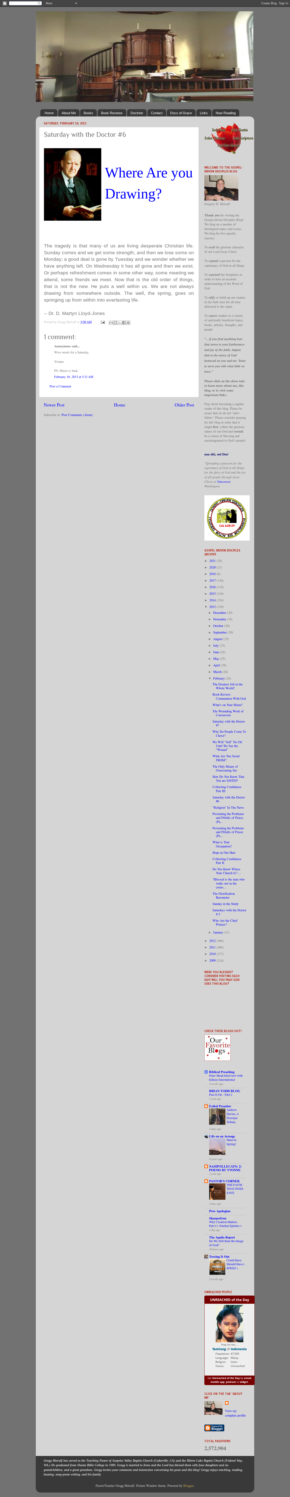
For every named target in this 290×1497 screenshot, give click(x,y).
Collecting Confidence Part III (227, 789)
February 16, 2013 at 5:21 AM (73, 377)
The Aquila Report (222, 1237)
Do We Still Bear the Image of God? (226, 1243)
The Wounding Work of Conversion (228, 713)
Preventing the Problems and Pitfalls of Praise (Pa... (228, 818)
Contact (156, 113)
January (218, 932)
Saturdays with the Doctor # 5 (229, 912)
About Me (69, 113)
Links (204, 113)
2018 (213, 574)
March (217, 672)
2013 (213, 607)
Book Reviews (112, 113)
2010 (213, 954)
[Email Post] (102, 322)
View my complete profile (235, 1413)
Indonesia (239, 1349)
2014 (213, 600)
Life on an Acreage (222, 1136)
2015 (213, 593)
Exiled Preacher (220, 1106)
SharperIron (217, 1218)
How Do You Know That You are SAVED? (228, 778)
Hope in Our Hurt (224, 852)
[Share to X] (119, 322)
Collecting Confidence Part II (227, 861)
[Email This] (111, 322)
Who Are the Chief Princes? (225, 922)
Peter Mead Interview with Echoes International (226, 1078)
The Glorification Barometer (224, 895)
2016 (213, 587)
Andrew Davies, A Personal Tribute (233, 1116)
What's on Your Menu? (227, 705)
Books (88, 113)
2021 (213, 561)
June (216, 652)
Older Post (184, 405)
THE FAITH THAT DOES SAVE (235, 1189)
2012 (213, 940)
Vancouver (223, 481)
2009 (213, 960)
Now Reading (226, 113)
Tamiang (219, 1349)
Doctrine (136, 113)
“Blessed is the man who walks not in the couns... (229, 883)
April (217, 665)
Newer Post (54, 405)
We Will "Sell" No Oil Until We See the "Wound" (227, 746)
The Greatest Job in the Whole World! (228, 686)
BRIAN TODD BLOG (224, 1090)
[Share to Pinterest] (128, 322)
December (220, 612)
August (218, 639)
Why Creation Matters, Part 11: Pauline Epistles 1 (225, 1224)
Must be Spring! (232, 1142)
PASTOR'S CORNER (224, 1181)
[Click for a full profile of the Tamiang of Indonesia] (230, 1341)
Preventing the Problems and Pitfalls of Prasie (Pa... (228, 832)
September (220, 632)
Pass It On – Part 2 (220, 1095)
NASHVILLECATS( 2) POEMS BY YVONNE (225, 1168)
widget (244, 1381)
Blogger (188, 1485)
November (220, 619)
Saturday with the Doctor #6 (229, 799)
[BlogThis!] (115, 322)
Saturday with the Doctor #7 (229, 723)
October (218, 626)
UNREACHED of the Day (229, 1299)
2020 (213, 567)
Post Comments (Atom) (77, 415)
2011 (213, 947)
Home (49, 113)
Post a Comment (60, 386)
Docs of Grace (181, 113)
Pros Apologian (219, 1211)
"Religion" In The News (228, 807)
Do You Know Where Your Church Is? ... (227, 871)
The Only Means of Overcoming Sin (225, 768)
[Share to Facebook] (124, 322)
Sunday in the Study (226, 904)
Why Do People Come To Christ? (229, 733)
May (216, 658)
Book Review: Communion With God (229, 696)
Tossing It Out (219, 1256)
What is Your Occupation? (222, 844)
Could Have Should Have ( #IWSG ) (236, 1264)
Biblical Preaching (221, 1071)
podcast (231, 1381)
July (216, 645)
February (219, 678)
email (247, 1378)
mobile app (217, 1381)
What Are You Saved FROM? (226, 758)
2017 (213, 580)
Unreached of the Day (226, 1378)
